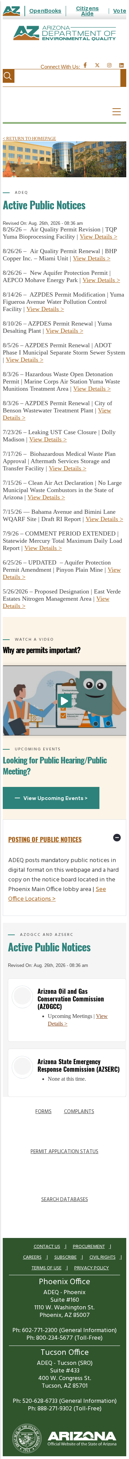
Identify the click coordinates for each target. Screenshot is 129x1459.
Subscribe (65, 1257)
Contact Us (47, 1247)
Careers (32, 1257)
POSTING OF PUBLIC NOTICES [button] (45, 839)
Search (7, 76)
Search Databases (64, 1200)
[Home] (64, 33)
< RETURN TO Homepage (29, 138)
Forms (43, 1112)
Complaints (79, 1112)
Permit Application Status (64, 1152)
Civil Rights (102, 1257)
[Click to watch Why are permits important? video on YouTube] (65, 701)
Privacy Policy (91, 1268)
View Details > (98, 236)
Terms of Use (47, 1268)
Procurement (89, 1247)
